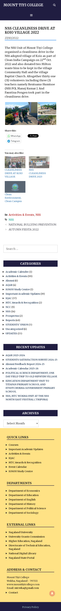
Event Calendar (18, 466)
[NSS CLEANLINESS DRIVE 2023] (39, 162)
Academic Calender (17, 271)
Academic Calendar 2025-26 (22, 368)
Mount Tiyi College (23, 5)
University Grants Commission (27, 536)
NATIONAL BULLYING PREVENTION (32, 224)
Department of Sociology (23, 512)
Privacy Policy (30, 607)
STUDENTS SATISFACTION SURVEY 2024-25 (31, 359)
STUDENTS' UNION (17, 324)
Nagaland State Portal (21, 557)
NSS (38, 214)
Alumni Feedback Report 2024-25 (25, 364)
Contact (13, 592)
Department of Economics (24, 490)
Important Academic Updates (23, 293)
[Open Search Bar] (54, 5)
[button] (21, 113)
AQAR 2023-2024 (15, 355)
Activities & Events (21, 214)
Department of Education (24, 495)
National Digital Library (22, 553)
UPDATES (11, 333)
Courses (13, 444)
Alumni (10, 280)
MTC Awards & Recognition (22, 302)
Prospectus (12, 315)
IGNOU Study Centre (18, 289)
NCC (8, 307)
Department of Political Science (27, 508)
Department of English (22, 499)
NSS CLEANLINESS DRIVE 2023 (37, 173)
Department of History (22, 503)
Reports (10, 320)
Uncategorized (14, 329)
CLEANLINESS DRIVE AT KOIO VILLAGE (14, 173)
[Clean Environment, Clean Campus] (15, 187)
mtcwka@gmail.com (26, 587)
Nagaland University (21, 532)
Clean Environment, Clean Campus (13, 198)
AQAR (9, 285)
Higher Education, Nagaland (25, 541)
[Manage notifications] (52, 593)
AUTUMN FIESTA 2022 (24, 229)
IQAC (9, 298)
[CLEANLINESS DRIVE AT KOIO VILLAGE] (15, 162)
